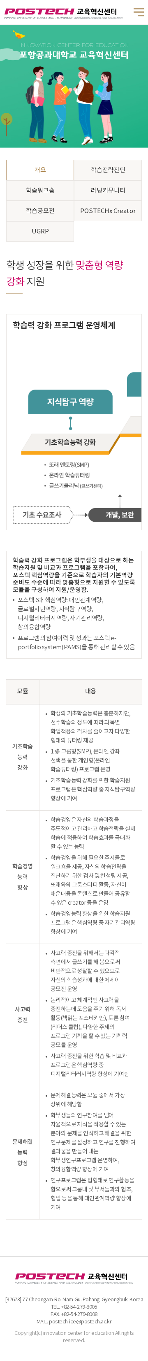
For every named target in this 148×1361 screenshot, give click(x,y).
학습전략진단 (108, 170)
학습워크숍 (40, 190)
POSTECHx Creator (108, 211)
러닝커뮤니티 (108, 190)
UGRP (40, 231)
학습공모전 (40, 211)
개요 (40, 170)
